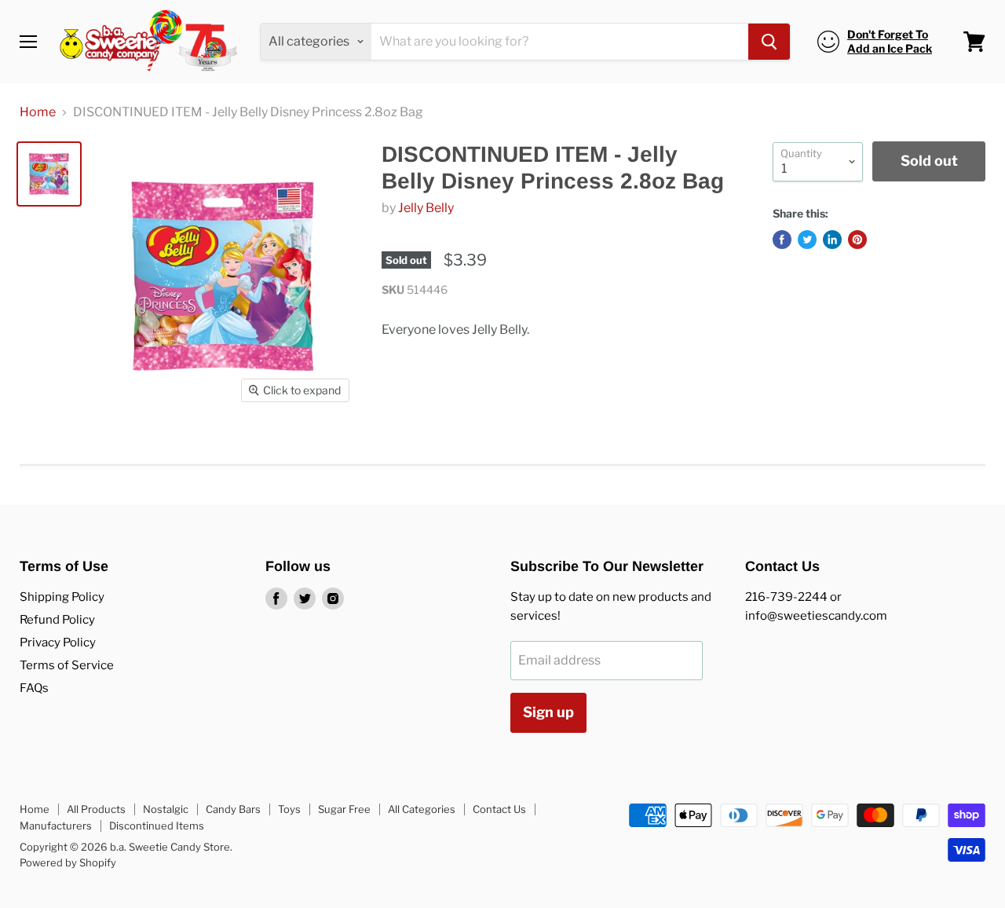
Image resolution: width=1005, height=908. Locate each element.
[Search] (769, 42)
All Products (96, 809)
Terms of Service (67, 665)
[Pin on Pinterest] (857, 239)
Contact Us (499, 809)
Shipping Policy (62, 597)
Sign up (548, 712)
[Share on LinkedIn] (832, 239)
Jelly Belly (426, 207)
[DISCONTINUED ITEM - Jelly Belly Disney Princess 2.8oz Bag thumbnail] (49, 174)
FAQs (34, 688)
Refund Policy (57, 620)
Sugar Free (344, 809)
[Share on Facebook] (782, 239)
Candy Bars (233, 809)
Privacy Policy (58, 642)
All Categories (421, 809)
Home (38, 112)
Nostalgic (165, 809)
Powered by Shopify (68, 862)
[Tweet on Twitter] (807, 239)
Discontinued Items (156, 825)
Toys (289, 809)
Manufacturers (56, 825)
